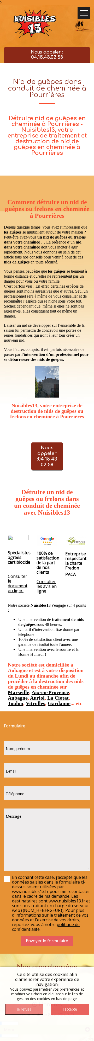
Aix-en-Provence (50, 692)
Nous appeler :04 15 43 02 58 (47, 456)
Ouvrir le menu (84, 13)
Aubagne (18, 698)
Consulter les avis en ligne (47, 586)
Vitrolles (35, 703)
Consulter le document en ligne (17, 583)
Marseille (18, 692)
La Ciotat (58, 698)
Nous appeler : (47, 55)
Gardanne (59, 703)
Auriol (37, 698)
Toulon (15, 703)
